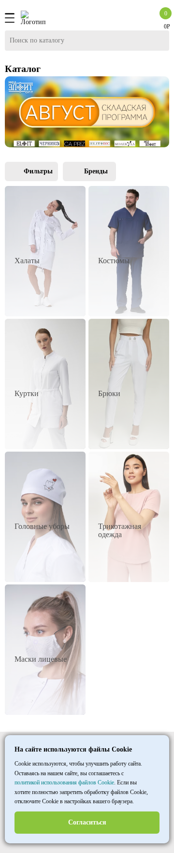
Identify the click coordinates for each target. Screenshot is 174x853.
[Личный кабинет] (137, 18)
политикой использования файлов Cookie (64, 782)
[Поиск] (159, 40)
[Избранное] (149, 18)
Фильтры (38, 171)
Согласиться (87, 822)
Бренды (96, 171)
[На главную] (33, 18)
